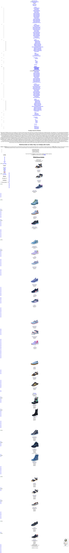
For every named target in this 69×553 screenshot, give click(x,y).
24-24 (5, 161)
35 (0, 195)
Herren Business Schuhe (36, 86)
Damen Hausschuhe (36, 15)
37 (0, 424)
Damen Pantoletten (36, 16)
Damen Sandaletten (36, 14)
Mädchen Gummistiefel (37, 48)
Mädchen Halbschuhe (37, 44)
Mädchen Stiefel (37, 41)
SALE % (35, 125)
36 (0, 316)
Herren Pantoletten (37, 34)
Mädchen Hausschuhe (37, 47)
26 (0, 307)
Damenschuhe (36, 126)
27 (0, 308)
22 (4, 159)
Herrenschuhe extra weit (36, 28)
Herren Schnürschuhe (36, 27)
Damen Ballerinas (36, 17)
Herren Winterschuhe (36, 37)
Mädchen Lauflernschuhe (37, 50)
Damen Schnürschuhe (36, 10)
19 (4, 156)
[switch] (66, 545)
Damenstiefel (36, 8)
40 (0, 427)
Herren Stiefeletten (37, 25)
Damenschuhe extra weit (36, 22)
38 (0, 425)
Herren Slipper (36, 30)
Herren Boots (36, 96)
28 (0, 229)
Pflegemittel (36, 113)
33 (0, 193)
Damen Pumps (36, 11)
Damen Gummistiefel (36, 18)
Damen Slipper (36, 12)
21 (4, 158)
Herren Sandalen (36, 31)
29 (0, 230)
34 (0, 194)
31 (0, 232)
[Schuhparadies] (34, 0)
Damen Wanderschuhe (36, 20)
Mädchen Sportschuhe (37, 104)
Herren (35, 24)
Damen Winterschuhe (36, 19)
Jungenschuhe (36, 51)
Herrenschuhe (36, 127)
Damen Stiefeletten (36, 67)
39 (0, 426)
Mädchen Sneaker (37, 43)
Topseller (35, 64)
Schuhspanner (36, 114)
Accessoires (35, 57)
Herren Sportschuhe (36, 29)
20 (4, 157)
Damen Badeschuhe (36, 21)
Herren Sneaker (36, 85)
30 (0, 231)
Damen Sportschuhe (36, 13)
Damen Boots (36, 77)
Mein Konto (34, 4)
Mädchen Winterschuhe (37, 49)
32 (0, 233)
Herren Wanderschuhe (36, 32)
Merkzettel (34, 5)
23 (4, 160)
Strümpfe (36, 58)
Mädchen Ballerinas (37, 105)
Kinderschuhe (36, 128)
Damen (35, 7)
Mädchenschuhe (36, 40)
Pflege (35, 53)
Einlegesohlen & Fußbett (37, 55)
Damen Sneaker (36, 9)
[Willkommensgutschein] (34, 1)
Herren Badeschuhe (36, 95)
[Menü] (67, 539)
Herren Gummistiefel (36, 35)
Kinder (35, 39)
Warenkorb (34, 2)
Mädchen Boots (37, 42)
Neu (35, 60)
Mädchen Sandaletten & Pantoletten (37, 46)
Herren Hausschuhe (36, 33)
